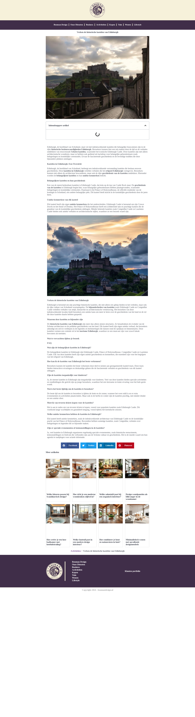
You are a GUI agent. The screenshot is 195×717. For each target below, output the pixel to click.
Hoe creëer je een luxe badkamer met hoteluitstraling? (56, 542)
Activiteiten (101, 25)
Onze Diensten (76, 25)
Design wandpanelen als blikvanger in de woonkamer (136, 496)
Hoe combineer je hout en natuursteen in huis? (109, 541)
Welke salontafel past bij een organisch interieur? (110, 495)
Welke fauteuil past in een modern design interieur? (82, 542)
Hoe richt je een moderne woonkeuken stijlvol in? (84, 495)
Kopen (112, 25)
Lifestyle (137, 25)
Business (89, 25)
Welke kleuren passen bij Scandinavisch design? (58, 495)
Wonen (128, 25)
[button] (145, 125)
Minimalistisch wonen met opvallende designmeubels (135, 542)
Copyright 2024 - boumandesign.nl (97, 590)
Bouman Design (60, 25)
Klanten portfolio (132, 571)
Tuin (120, 25)
